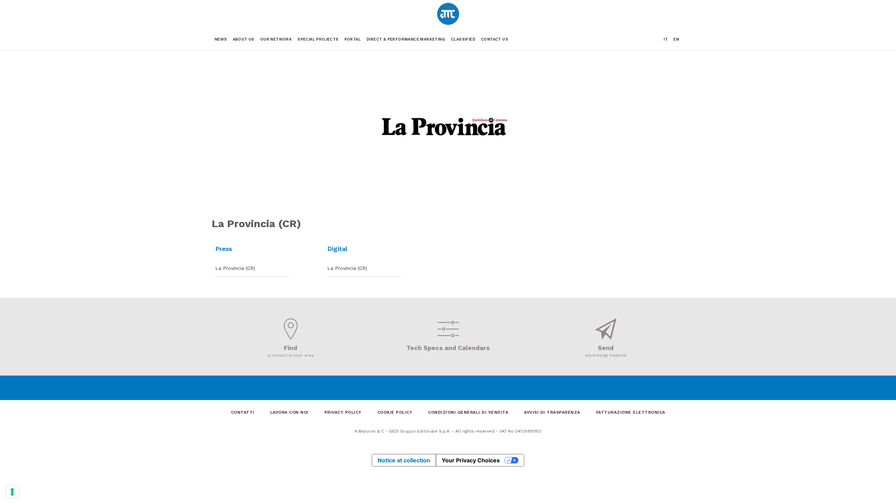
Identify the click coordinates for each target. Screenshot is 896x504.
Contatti (242, 412)
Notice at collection (404, 460)
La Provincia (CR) (235, 268)
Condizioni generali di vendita (468, 412)
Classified (463, 39)
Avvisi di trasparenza (552, 412)
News (221, 39)
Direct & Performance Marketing (405, 39)
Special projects (318, 39)
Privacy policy (343, 412)
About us (243, 39)
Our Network (276, 39)
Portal (352, 39)
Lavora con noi (289, 412)
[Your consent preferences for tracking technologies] (12, 491)
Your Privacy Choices (471, 460)
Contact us (494, 39)
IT (666, 39)
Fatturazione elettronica (630, 412)
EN (676, 39)
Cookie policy (395, 412)
